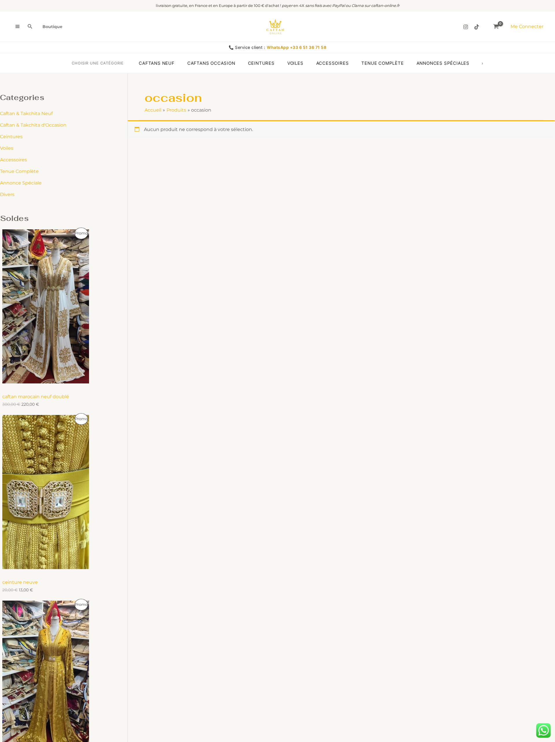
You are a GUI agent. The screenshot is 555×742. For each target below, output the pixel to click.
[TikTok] (476, 26)
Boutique (52, 26)
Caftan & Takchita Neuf (26, 113)
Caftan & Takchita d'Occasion (33, 125)
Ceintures (261, 63)
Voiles (295, 63)
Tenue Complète (19, 171)
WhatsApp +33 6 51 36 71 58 (296, 47)
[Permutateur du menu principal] (17, 26)
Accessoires (332, 63)
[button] (30, 26)
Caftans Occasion (211, 63)
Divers (7, 194)
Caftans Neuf (157, 63)
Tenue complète (382, 63)
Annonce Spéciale (21, 183)
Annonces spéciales (443, 63)
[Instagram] (465, 26)
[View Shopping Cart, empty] (496, 26)
